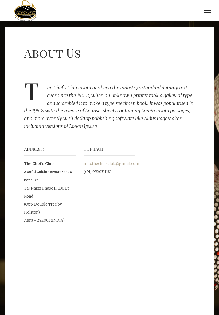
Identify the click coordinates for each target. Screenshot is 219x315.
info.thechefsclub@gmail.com (111, 163)
